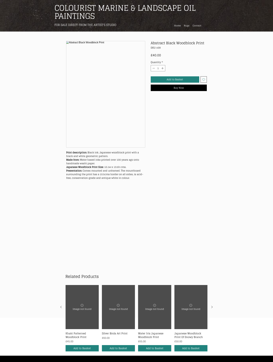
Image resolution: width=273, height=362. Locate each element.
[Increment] (163, 68)
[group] (136, 318)
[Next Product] (212, 307)
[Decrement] (153, 68)
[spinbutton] (158, 68)
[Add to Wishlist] (203, 79)
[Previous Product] (61, 307)
